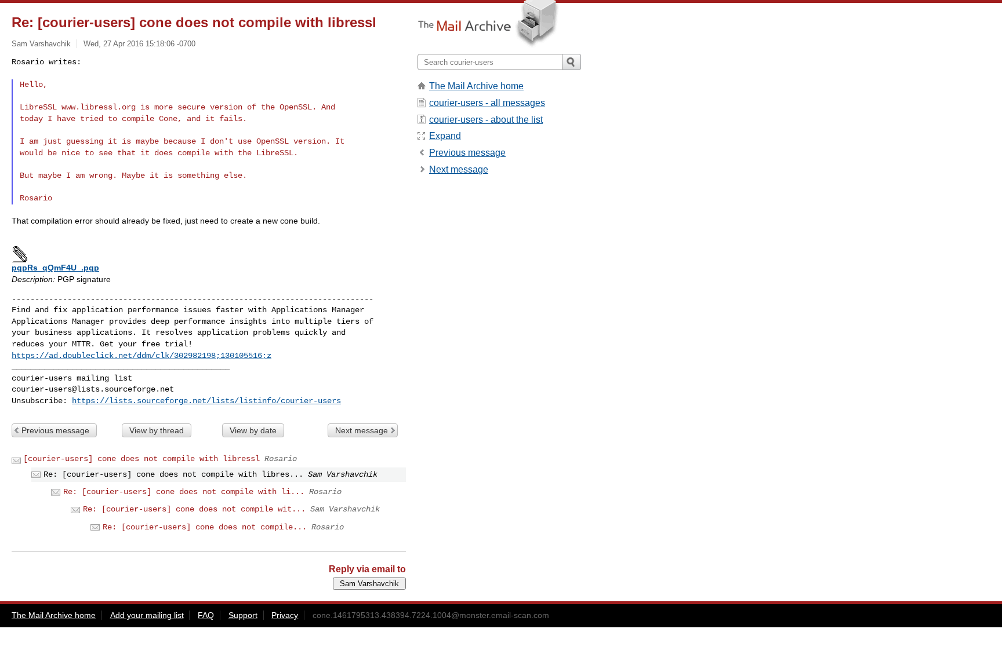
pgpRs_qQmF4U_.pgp (55, 267)
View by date (253, 430)
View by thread (156, 430)
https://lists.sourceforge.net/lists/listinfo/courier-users (206, 400)
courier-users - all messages (487, 103)
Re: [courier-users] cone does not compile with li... (183, 491)
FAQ (206, 615)
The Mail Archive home (476, 86)
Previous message (55, 430)
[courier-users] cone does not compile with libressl (141, 458)
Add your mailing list (147, 615)
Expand (445, 136)
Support (242, 615)
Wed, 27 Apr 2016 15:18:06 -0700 (139, 43)
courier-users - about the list (486, 120)
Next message (361, 430)
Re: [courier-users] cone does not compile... (205, 527)
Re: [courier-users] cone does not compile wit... (194, 509)
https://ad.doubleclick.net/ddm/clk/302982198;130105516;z (141, 355)
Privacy (284, 615)
